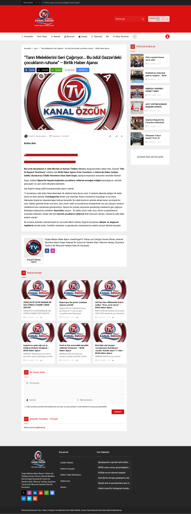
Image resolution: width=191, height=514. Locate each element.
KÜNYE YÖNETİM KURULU (70, 475)
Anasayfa (27, 48)
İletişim (63, 487)
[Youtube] (41, 493)
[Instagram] (29, 493)
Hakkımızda (65, 481)
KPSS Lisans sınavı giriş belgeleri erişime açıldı (62, 3)
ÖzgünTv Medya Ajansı (37, 136)
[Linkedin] (35, 493)
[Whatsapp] (46, 493)
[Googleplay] (29, 498)
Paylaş (32, 70)
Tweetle (45, 70)
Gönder (58, 70)
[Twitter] (23, 493)
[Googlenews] (52, 493)
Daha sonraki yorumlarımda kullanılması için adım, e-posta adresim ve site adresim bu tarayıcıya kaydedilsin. (66, 407)
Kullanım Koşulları (67, 469)
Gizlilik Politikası (66, 463)
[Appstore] (23, 498)
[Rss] (35, 498)
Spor (36, 48)
